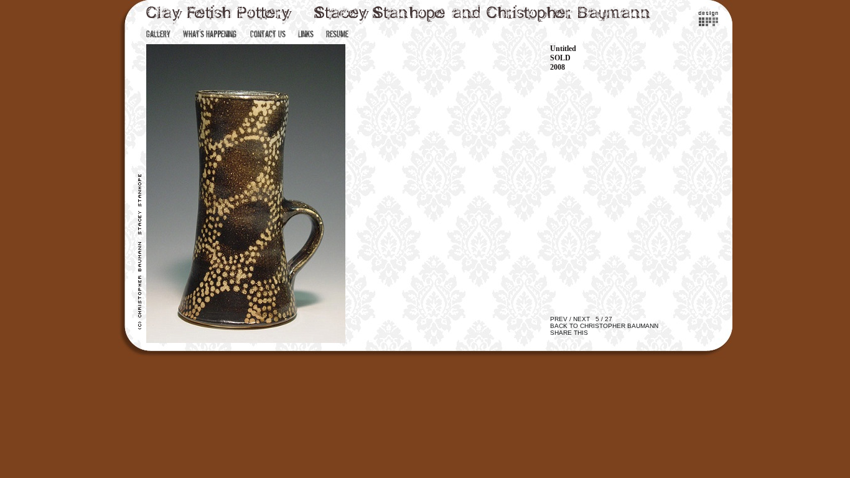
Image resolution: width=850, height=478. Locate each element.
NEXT (581, 319)
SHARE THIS (569, 332)
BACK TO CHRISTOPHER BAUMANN (604, 325)
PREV (558, 319)
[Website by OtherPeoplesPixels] (708, 23)
